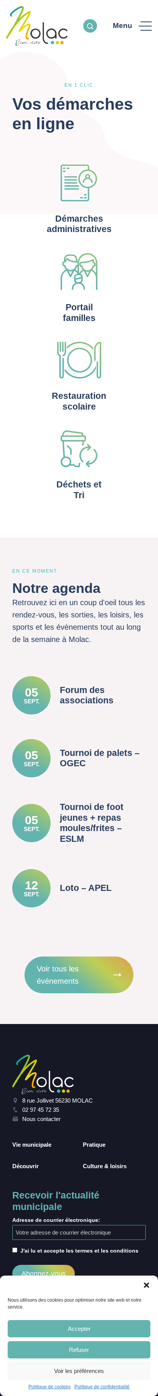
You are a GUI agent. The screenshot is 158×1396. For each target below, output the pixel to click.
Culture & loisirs (105, 1166)
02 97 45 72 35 (40, 1109)
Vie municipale (31, 1144)
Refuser (79, 1350)
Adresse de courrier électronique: (56, 1220)
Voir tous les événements (58, 975)
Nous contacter (41, 1119)
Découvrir (25, 1166)
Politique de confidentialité (102, 1386)
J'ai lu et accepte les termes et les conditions (79, 1251)
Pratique (94, 1144)
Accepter (79, 1328)
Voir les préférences (79, 1371)
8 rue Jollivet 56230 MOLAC (57, 1100)
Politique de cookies (49, 1386)
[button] (146, 1285)
